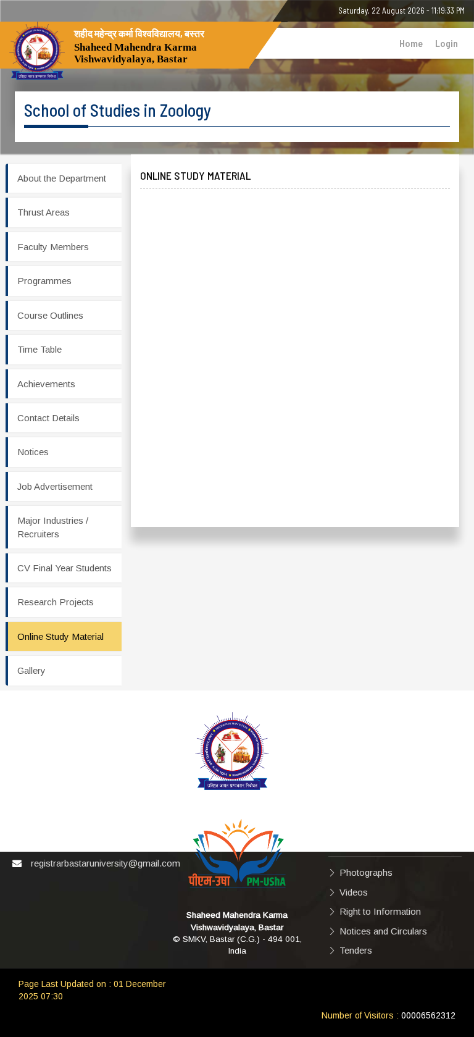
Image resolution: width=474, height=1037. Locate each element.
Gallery (31, 670)
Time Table (39, 349)
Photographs (366, 872)
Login (446, 43)
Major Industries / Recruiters (52, 527)
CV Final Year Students (64, 568)
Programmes (44, 280)
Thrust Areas (43, 212)
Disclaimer (361, 749)
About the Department (61, 178)
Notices (33, 452)
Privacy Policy (369, 768)
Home (411, 43)
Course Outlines (50, 315)
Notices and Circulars (383, 931)
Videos (353, 892)
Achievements (46, 384)
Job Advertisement (55, 486)
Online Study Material (60, 636)
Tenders (355, 950)
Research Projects (55, 602)
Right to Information (380, 911)
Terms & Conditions (379, 807)
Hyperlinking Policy (378, 826)
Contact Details (48, 418)
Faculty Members (53, 246)
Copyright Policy (373, 787)
